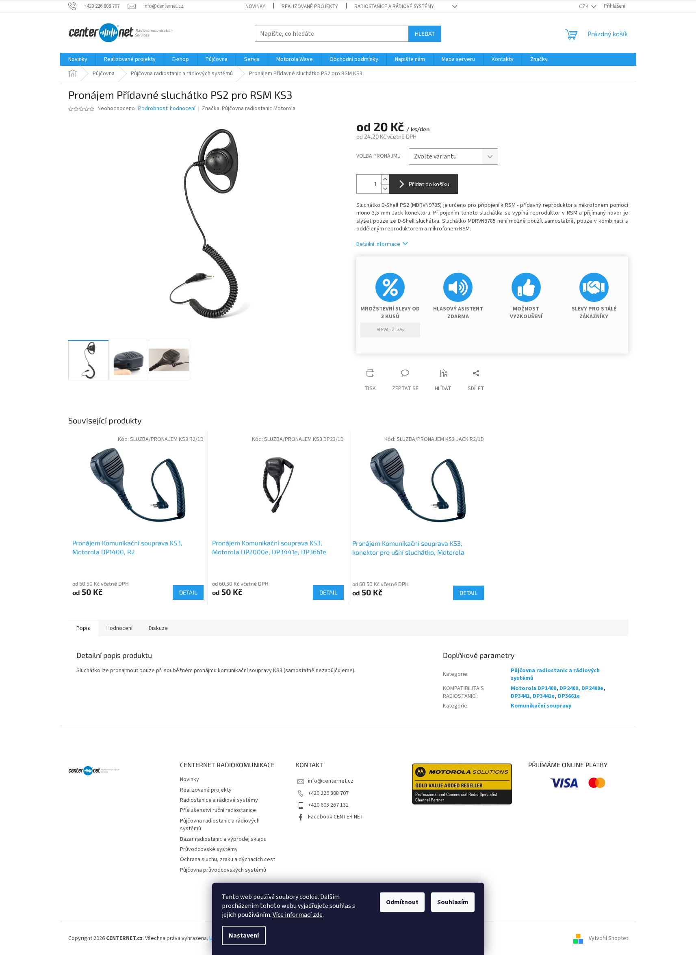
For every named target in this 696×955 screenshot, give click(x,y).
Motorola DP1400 (533, 688)
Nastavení (244, 935)
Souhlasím (452, 902)
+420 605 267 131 (328, 805)
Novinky (255, 6)
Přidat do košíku (429, 183)
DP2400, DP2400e (581, 688)
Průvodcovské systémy (209, 849)
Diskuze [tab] (158, 628)
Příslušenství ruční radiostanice (218, 810)
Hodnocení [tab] (119, 628)
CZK (584, 6)
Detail (188, 592)
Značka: (248, 108)
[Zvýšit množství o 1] (385, 179)
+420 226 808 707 (328, 793)
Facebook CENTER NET (336, 817)
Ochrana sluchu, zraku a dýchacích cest (227, 859)
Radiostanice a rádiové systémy (394, 6)
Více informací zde (298, 914)
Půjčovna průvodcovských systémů (223, 870)
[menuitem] (77, 59)
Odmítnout (402, 902)
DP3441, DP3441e (533, 696)
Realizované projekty (310, 6)
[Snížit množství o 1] (385, 188)
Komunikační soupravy (541, 706)
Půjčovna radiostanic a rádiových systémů (555, 674)
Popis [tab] (83, 628)
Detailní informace (378, 244)
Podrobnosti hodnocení (166, 109)
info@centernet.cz (330, 781)
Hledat (425, 33)
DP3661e (569, 696)
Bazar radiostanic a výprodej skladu (223, 839)
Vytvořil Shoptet (608, 938)
